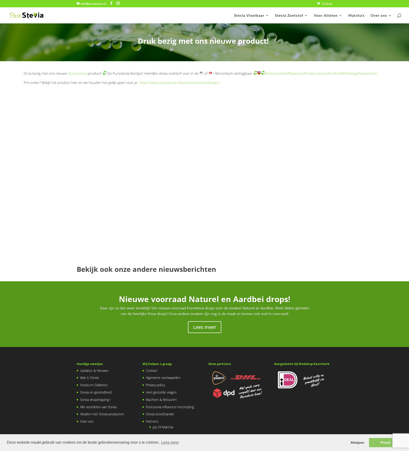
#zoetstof (334, 73)
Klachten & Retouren (161, 399)
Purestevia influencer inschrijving (170, 407)
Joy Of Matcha (163, 427)
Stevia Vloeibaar (249, 15)
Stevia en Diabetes (94, 385)
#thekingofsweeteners (360, 73)
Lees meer (204, 327)
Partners (152, 421)
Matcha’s (356, 15)
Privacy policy (155, 385)
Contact (151, 370)
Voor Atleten (326, 15)
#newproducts (315, 73)
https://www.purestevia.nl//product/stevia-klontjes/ (179, 82)
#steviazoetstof (277, 73)
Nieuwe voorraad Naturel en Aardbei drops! (204, 299)
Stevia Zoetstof (289, 15)
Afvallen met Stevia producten (102, 414)
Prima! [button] (386, 442)
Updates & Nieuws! (94, 370)
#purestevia (77, 73)
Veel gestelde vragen (161, 392)
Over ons (379, 15)
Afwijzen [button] (357, 442)
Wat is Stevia (89, 377)
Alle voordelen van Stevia (98, 407)
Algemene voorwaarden (163, 377)
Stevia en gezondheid (95, 392)
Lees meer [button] (170, 442)
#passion (296, 73)
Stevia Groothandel (160, 414)
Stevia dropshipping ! (95, 399)
